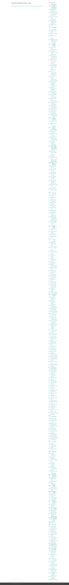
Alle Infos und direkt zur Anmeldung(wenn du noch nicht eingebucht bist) (31, 6)
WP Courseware (54, 579)
